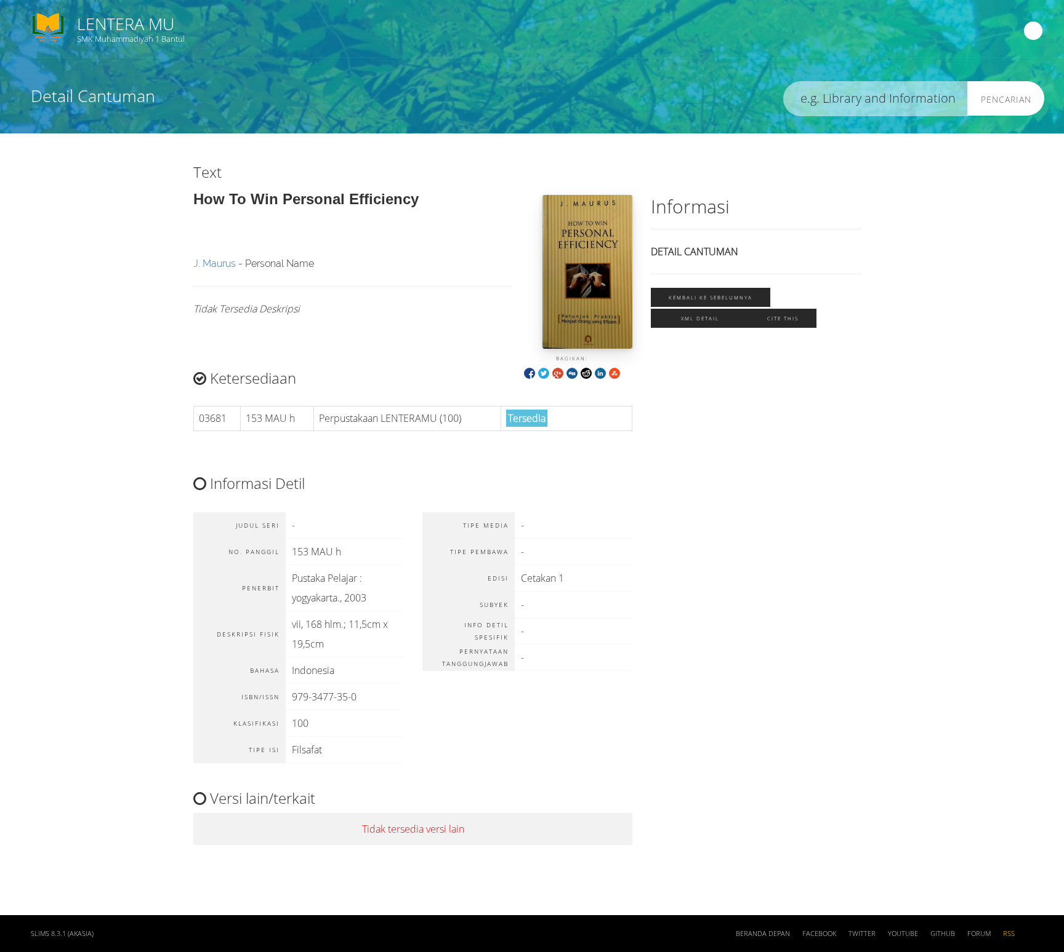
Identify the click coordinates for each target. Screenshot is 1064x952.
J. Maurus (214, 263)
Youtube (903, 933)
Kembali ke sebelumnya (710, 297)
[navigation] (1033, 31)
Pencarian (1006, 99)
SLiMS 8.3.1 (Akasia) (62, 933)
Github (942, 933)
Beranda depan (763, 933)
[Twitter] (543, 372)
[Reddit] (586, 372)
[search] (875, 98)
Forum (979, 933)
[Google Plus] (557, 372)
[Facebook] (529, 372)
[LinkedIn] (600, 372)
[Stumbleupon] (614, 372)
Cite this (783, 318)
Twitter (862, 933)
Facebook (819, 933)
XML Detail (700, 318)
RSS (1009, 933)
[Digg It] (572, 372)
